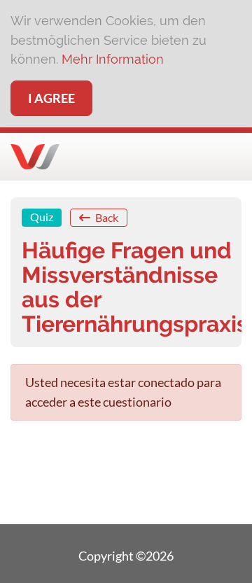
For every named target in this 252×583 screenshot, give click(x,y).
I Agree (51, 98)
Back (105, 217)
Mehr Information (113, 59)
